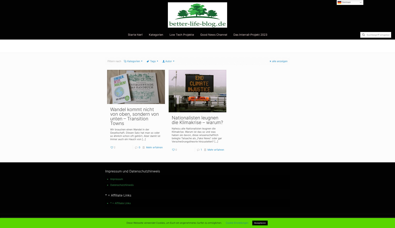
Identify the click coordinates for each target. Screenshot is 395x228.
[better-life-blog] (197, 15)
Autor (168, 61)
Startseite (246, 45)
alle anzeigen (279, 61)
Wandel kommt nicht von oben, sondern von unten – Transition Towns (134, 116)
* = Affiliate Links (120, 203)
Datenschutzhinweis (122, 184)
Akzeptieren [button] (260, 223)
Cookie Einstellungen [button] (237, 222)
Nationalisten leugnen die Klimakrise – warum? (197, 120)
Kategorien (133, 61)
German (346, 2)
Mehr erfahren (154, 147)
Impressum (116, 179)
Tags (153, 61)
